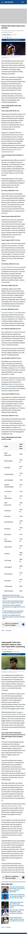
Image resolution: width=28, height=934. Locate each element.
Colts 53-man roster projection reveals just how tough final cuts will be (13, 607)
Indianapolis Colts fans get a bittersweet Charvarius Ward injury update (13, 597)
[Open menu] (2, 2)
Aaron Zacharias (7, 651)
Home (2, 630)
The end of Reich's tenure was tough (11, 267)
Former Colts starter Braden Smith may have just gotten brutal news (12, 601)
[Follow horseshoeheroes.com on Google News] (23, 624)
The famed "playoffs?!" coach (9, 312)
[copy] (10, 37)
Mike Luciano (6, 34)
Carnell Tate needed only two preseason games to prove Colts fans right (13, 616)
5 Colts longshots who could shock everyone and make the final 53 (12, 611)
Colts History (8, 630)
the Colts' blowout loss (11, 806)
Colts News (8, 927)
